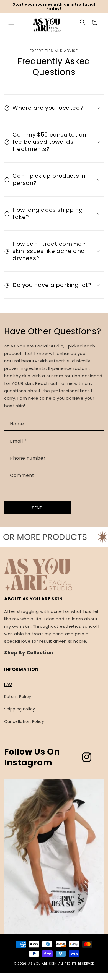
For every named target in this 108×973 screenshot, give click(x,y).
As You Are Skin (42, 963)
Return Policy (17, 696)
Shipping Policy (19, 709)
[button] (11, 22)
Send (37, 508)
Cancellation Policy (24, 721)
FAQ (8, 684)
